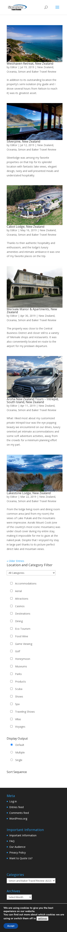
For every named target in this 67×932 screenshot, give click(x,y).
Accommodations (25, 583)
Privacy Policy (17, 852)
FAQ (12, 841)
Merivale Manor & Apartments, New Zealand (32, 310)
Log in (13, 801)
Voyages (20, 726)
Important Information (22, 835)
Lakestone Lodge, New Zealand (29, 493)
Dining (19, 621)
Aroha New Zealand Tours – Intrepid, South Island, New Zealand (33, 400)
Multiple (20, 752)
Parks (18, 674)
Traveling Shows (25, 711)
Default (19, 745)
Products (20, 681)
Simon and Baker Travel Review (37, 71)
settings (42, 918)
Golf (17, 651)
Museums (21, 666)
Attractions (21, 598)
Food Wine (21, 636)
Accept (10, 925)
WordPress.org (18, 818)
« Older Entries (15, 561)
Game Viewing (23, 644)
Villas (18, 719)
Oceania (12, 71)
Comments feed (19, 813)
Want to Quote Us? (20, 858)
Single (18, 760)
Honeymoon (22, 659)
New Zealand (45, 67)
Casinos (20, 606)
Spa (17, 704)
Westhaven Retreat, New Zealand (30, 63)
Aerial (18, 591)
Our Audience (17, 847)
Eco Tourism (22, 628)
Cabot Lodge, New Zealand (25, 227)
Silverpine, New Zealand (23, 141)
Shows (19, 696)
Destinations (22, 613)
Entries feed (16, 807)
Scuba (18, 689)
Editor (13, 67)
